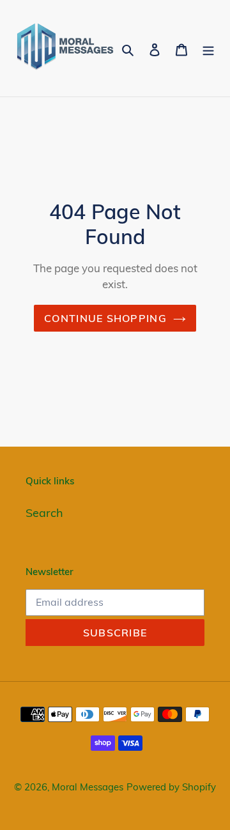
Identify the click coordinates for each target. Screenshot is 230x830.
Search (44, 512)
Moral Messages (87, 787)
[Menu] (208, 48)
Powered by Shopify (171, 787)
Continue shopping (105, 318)
